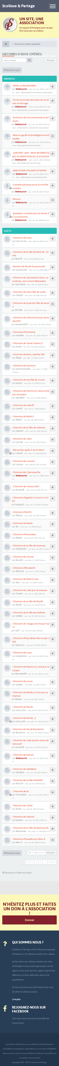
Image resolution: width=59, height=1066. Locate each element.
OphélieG (20, 772)
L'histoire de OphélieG (24, 768)
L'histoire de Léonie (23, 556)
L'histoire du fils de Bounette (28, 729)
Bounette (20, 732)
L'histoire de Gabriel (23, 816)
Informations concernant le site (34, 177)
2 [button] (27, 862)
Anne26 (19, 560)
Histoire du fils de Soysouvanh (28, 266)
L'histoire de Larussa (23, 460)
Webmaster (21, 89)
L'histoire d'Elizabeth (23, 567)
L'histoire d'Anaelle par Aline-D (28, 838)
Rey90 (18, 604)
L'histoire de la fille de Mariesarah (30, 827)
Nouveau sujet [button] (13, 70)
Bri (17, 526)
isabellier (20, 335)
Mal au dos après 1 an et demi (28, 449)
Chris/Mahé (21, 794)
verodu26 (19, 747)
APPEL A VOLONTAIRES (24, 85)
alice (18, 582)
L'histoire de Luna (22, 652)
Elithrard (20, 571)
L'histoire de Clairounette (26, 472)
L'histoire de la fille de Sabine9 (28, 427)
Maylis (18, 357)
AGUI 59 (19, 783)
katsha (19, 383)
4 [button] (36, 862)
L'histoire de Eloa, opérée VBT (28, 354)
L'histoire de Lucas (22, 681)
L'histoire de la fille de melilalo (28, 612)
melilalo (19, 615)
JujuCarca (19, 645)
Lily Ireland (20, 284)
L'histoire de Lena (22, 237)
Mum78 (18, 258)
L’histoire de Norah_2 (24, 717)
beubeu (19, 820)
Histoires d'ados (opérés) (22, 54)
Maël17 (19, 419)
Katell (18, 808)
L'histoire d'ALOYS (22, 511)
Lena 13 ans (21, 241)
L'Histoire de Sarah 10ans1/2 (27, 343)
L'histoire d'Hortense (23, 331)
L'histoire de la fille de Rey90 (27, 601)
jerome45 (20, 489)
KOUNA (18, 310)
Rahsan (19, 515)
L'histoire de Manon (23, 754)
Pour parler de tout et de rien (29, 145)
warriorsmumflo (23, 368)
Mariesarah (21, 831)
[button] (54, 862)
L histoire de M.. (20, 791)
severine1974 (21, 324)
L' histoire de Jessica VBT (25, 486)
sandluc (19, 684)
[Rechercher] (29, 60)
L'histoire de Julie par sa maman (29, 590)
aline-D (19, 842)
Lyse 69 (19, 442)
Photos (16, 199)
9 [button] (49, 862)
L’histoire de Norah (22, 706)
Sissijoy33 (19, 504)
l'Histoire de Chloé (22, 805)
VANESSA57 (21, 548)
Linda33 (19, 295)
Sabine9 (19, 430)
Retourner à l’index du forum (17, 872)
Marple (19, 537)
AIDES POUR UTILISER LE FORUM (29, 170)
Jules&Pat (20, 397)
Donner (29, 920)
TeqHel (19, 593)
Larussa (19, 464)
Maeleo (18, 699)
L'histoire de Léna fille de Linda (29, 291)
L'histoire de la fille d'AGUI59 (27, 780)
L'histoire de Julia (21, 438)
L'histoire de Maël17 (23, 416)
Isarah (18, 346)
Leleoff (19, 408)
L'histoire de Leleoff (23, 405)
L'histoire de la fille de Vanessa (28, 545)
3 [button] (32, 862)
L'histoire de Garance (24, 365)
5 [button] (40, 862)
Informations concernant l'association (36, 92)
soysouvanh (21, 269)
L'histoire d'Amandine (24, 534)
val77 (17, 630)
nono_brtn (21, 710)
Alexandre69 (21, 673)
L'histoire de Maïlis (22, 523)
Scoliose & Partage (18, 6)
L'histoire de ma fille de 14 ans (28, 379)
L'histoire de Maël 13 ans (25, 578)
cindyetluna (21, 656)
